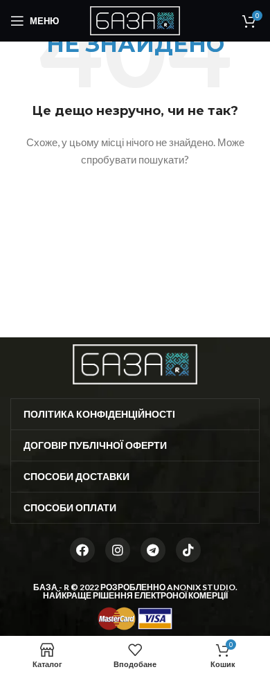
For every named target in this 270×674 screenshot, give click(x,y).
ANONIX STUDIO (201, 587)
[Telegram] (153, 550)
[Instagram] (117, 550)
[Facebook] (82, 550)
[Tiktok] (188, 550)
